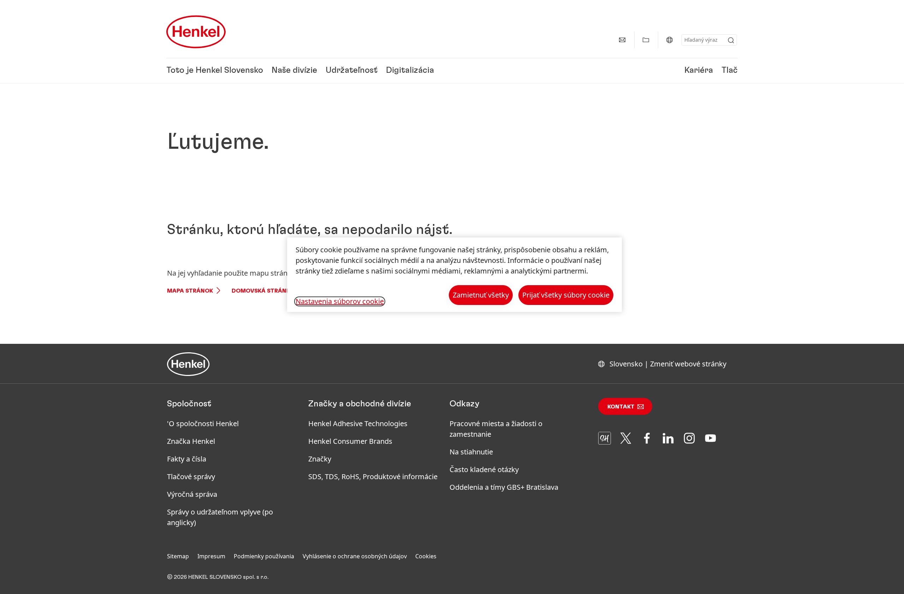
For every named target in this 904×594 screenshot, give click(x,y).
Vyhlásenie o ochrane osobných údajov (355, 556)
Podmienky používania (264, 556)
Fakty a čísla (186, 459)
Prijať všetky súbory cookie (565, 295)
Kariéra (698, 71)
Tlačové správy (191, 476)
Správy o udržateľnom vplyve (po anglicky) (220, 517)
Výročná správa (192, 494)
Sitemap (178, 556)
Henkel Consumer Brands (350, 441)
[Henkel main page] (196, 31)
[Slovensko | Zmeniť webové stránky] (669, 39)
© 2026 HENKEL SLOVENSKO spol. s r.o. (217, 577)
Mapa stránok (190, 291)
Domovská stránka (263, 291)
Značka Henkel (191, 441)
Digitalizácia (410, 71)
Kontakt (621, 407)
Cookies (425, 556)
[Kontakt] (622, 39)
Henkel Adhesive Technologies (358, 423)
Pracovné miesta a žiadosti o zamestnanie (496, 429)
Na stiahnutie (471, 452)
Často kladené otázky (484, 469)
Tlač (729, 71)
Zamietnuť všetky (481, 295)
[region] (454, 274)
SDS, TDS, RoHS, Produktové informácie (373, 476)
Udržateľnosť (351, 71)
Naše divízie (294, 71)
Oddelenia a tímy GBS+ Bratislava (504, 487)
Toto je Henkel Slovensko (214, 71)
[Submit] (731, 40)
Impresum (211, 556)
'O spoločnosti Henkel (203, 423)
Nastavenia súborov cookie (340, 301)
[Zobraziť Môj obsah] (645, 39)
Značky (319, 459)
